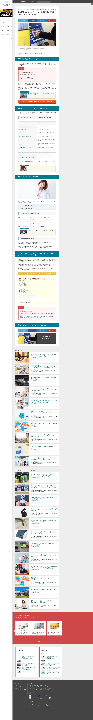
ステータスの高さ (23, 292)
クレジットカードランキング (5, 26)
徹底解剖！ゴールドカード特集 (44, 689)
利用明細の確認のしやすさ (25, 290)
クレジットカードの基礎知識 (33, 685)
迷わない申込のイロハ (43, 685)
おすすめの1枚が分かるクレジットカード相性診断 (37, 101)
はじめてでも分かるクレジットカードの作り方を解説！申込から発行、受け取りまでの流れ (37, 313)
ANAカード (31, 704)
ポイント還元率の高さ (24, 284)
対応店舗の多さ (23, 282)
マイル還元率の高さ (24, 285)
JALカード (39, 704)
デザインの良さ (23, 283)
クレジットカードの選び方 (5, 30)
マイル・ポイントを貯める (33, 688)
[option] (23, 628)
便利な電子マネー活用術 (30, 9)
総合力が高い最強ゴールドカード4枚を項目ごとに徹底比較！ (32, 317)
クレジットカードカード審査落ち (6, 42)
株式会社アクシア (20, 9)
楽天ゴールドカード (54, 630)
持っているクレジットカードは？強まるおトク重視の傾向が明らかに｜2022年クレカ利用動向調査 (53, 673)
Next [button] (15, 631)
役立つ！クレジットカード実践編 (34, 686)
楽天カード (23, 630)
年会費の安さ (23, 291)
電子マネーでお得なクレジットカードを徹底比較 (37, 273)
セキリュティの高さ (24, 289)
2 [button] (39, 641)
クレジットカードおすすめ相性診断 (20, 689)
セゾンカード (48, 705)
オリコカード (31, 705)
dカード (38, 630)
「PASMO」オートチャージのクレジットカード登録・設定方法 (40, 230)
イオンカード (40, 705)
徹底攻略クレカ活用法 (51, 688)
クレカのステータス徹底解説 (33, 689)
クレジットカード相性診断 (5, 34)
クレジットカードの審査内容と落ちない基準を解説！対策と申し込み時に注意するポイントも (37, 316)
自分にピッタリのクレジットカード (20, 688)
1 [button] (38, 641)
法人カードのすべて (32, 692)
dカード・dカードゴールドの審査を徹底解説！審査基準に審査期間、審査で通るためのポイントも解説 (53, 668)
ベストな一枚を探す (18, 686)
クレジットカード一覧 (18, 685)
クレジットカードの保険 (45, 686)
